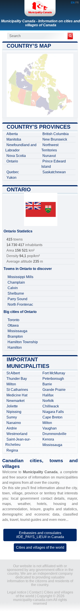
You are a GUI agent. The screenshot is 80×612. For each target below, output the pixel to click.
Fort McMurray (53, 373)
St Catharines (17, 390)
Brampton (15, 336)
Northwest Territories (49, 147)
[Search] (70, 36)
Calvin (13, 288)
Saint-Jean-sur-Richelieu (18, 441)
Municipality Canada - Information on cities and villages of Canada (40, 23)
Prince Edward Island (53, 163)
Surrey (11, 417)
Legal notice (16, 592)
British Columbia (55, 134)
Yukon (11, 177)
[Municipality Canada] (40, 8)
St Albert (13, 373)
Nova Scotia (16, 156)
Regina (12, 450)
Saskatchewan (54, 172)
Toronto (13, 320)
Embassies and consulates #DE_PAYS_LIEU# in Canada (40, 535)
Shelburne (16, 293)
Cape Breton (52, 417)
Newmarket (15, 401)
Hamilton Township (23, 342)
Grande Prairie (54, 390)
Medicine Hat (16, 395)
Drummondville (54, 434)
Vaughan (49, 428)
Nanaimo (13, 423)
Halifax (48, 395)
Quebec (12, 172)
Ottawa (13, 325)
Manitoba (13, 139)
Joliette (12, 406)
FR (77, 2)
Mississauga (17, 331)
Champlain (16, 282)
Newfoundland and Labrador (20, 147)
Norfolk (48, 401)
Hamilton (15, 347)
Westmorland (16, 434)
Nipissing (13, 412)
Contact (35, 592)
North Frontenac (20, 304)
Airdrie (11, 428)
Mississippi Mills (20, 277)
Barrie (47, 384)
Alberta (12, 134)
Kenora (48, 439)
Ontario (12, 161)
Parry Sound (17, 299)
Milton (11, 384)
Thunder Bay (16, 378)
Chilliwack (50, 406)
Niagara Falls (53, 412)
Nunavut (49, 156)
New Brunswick (54, 139)
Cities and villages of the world (40, 547)
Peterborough (53, 378)
